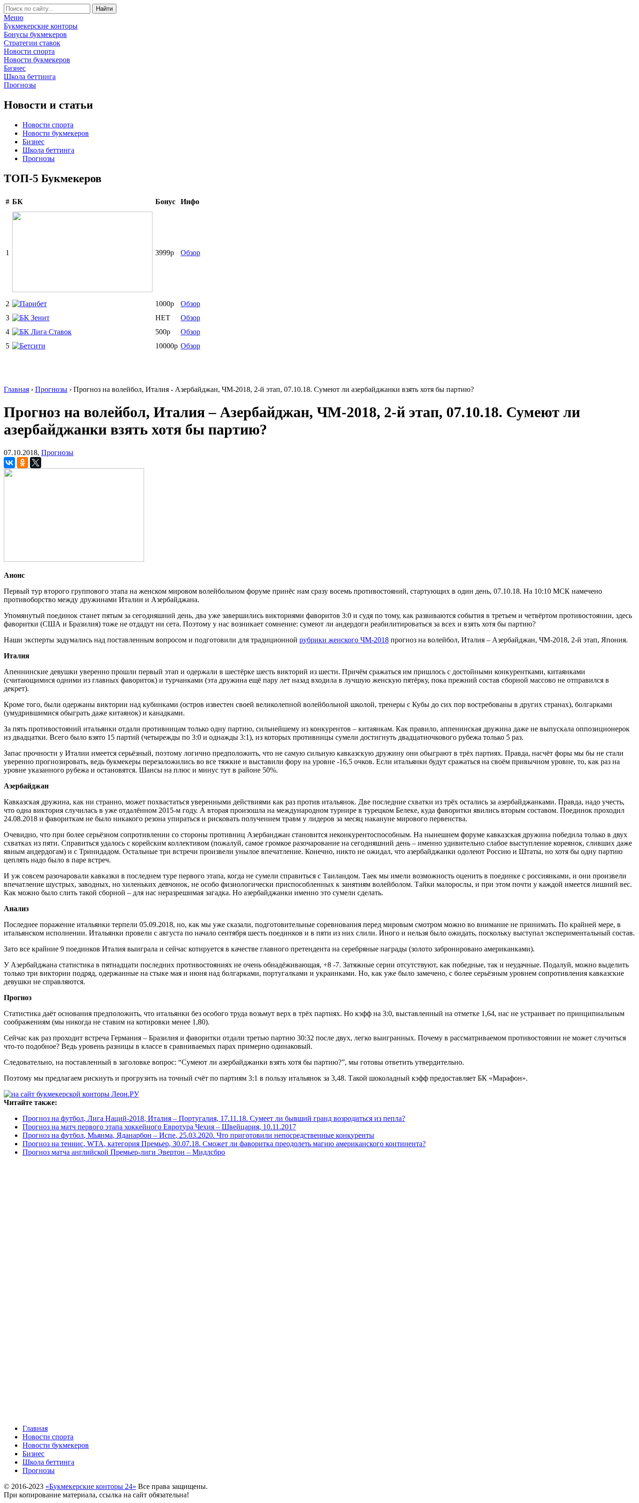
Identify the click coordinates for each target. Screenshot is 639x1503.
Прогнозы (38, 158)
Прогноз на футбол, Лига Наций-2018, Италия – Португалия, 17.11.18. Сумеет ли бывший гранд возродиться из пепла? (213, 1118)
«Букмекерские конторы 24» (90, 1486)
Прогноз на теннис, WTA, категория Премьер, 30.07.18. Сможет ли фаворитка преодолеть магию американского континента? (224, 1144)
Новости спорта (47, 125)
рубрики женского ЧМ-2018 (344, 640)
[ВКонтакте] (9, 462)
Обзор (190, 253)
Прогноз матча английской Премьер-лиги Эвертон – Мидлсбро (123, 1152)
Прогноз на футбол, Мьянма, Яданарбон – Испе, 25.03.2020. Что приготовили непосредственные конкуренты (198, 1135)
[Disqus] (319, 1289)
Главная (35, 1428)
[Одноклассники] (22, 462)
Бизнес (33, 142)
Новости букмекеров (55, 133)
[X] (35, 462)
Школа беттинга (48, 150)
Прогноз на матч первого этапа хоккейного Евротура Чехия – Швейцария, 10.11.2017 (159, 1127)
